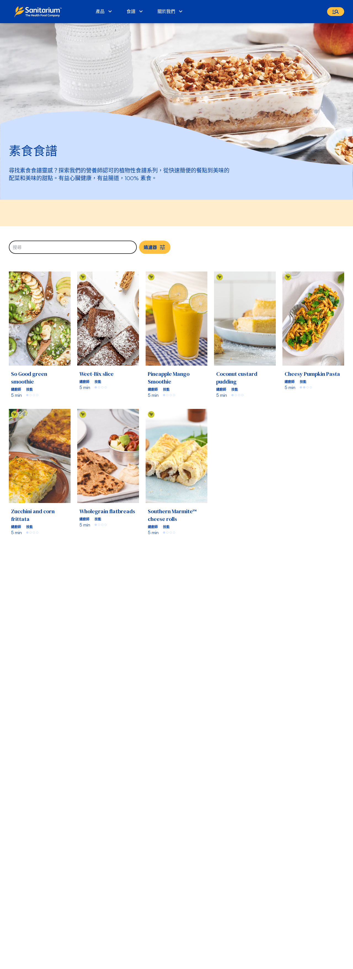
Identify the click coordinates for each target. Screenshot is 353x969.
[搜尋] (335, 11)
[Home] (39, 11)
